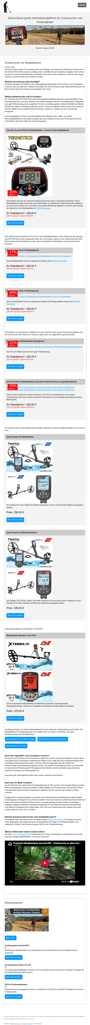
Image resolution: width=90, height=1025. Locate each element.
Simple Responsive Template (18, 1023)
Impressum (29, 1023)
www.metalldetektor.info (22, 834)
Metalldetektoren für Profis (16, 746)
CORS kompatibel (43, 208)
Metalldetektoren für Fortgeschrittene (53, 739)
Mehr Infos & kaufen (15, 223)
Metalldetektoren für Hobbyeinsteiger (20, 739)
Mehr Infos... (10, 938)
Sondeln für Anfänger (55, 819)
